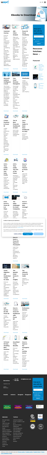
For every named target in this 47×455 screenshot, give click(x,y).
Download (6, 68)
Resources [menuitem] (37, 49)
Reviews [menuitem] (15, 441)
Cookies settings (18, 233)
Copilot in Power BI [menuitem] (6, 434)
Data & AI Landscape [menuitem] (7, 431)
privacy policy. (37, 395)
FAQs (10, 453)
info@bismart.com (26, 379)
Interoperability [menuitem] (16, 431)
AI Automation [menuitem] (5, 424)
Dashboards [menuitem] (16, 426)
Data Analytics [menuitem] (16, 438)
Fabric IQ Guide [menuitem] (5, 423)
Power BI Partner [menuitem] (17, 436)
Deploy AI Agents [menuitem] (6, 429)
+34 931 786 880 (16, 379)
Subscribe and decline (38, 233)
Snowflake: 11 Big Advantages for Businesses (41, 86)
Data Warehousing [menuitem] (17, 434)
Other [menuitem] (3, 446)
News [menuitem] (35, 54)
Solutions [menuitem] (37, 51)
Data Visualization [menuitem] (17, 429)
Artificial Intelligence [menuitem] (18, 420)
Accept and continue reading (28, 234)
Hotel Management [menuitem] (17, 428)
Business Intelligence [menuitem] (18, 433)
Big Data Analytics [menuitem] (17, 424)
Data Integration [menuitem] (6, 433)
